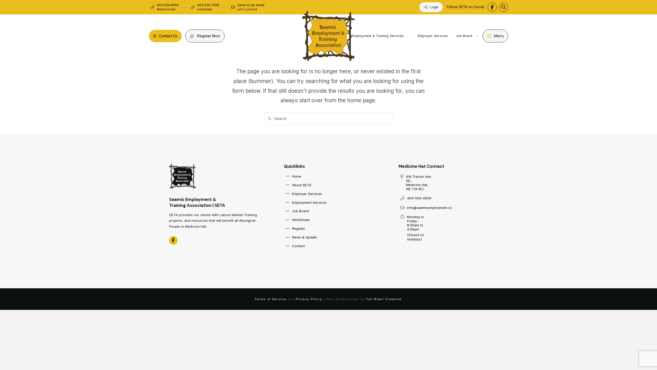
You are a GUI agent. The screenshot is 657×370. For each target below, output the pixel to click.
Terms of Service (270, 299)
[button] (503, 7)
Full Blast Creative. (384, 299)
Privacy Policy (309, 299)
